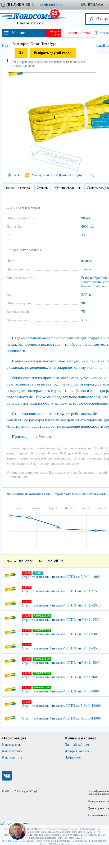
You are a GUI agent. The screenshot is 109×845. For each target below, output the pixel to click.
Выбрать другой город (52, 53)
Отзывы (42, 188)
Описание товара (17, 188)
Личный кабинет (77, 745)
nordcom (55, 5)
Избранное (73, 757)
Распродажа (92, 4)
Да (21, 53)
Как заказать (11, 745)
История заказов (77, 751)
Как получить (12, 757)
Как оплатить (12, 751)
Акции (72, 33)
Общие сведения (67, 188)
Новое (85, 33)
